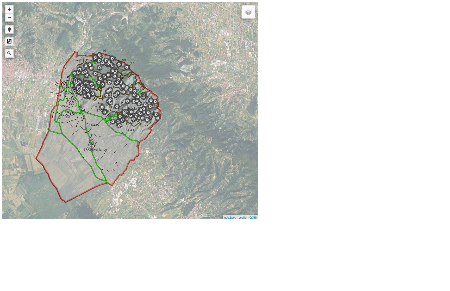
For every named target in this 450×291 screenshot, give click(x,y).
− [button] (9, 17)
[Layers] (248, 11)
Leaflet (243, 217)
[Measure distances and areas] (9, 41)
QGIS (253, 217)
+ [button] (9, 9)
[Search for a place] (9, 53)
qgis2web (230, 217)
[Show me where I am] (9, 29)
